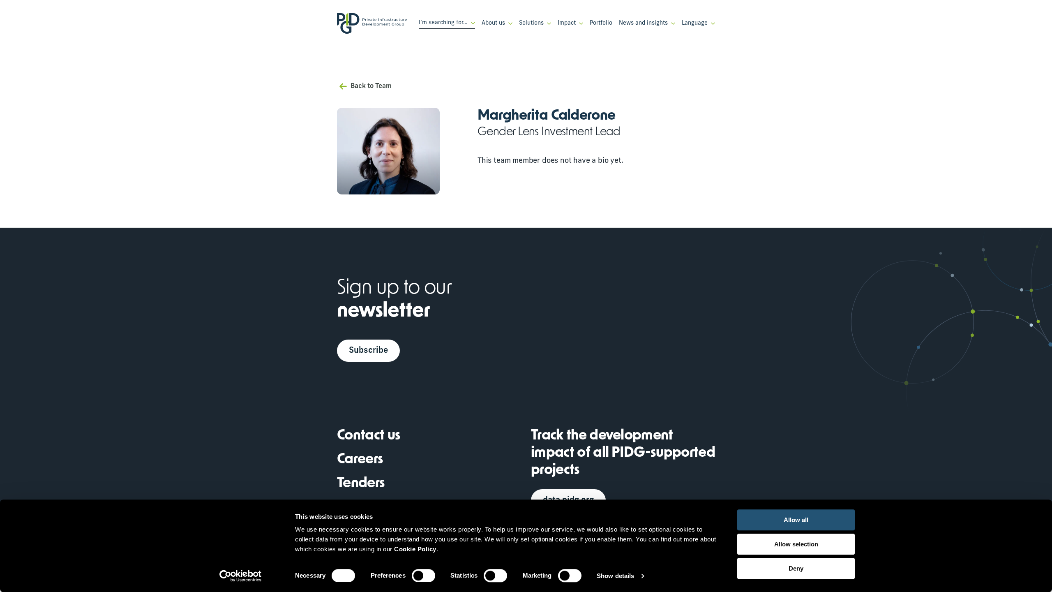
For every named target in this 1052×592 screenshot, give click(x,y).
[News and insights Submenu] (671, 23)
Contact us (368, 436)
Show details (615, 575)
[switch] (423, 575)
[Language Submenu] (711, 23)
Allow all (796, 519)
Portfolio (601, 23)
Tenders (361, 483)
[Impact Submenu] (579, 23)
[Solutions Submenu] (547, 23)
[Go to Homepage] (372, 23)
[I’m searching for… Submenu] (471, 23)
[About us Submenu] (508, 23)
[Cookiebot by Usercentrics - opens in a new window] (241, 576)
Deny (796, 568)
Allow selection (796, 544)
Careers (360, 460)
